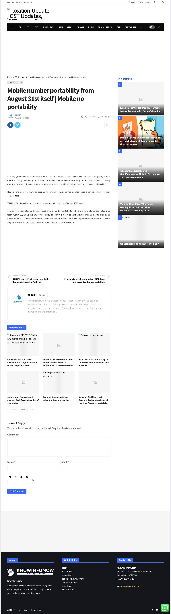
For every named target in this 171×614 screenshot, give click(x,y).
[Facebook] (154, 2)
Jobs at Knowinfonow (73, 578)
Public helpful (15, 83)
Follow (42, 295)
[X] (158, 2)
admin (18, 114)
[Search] (159, 27)
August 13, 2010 (22, 118)
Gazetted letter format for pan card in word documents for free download (93, 362)
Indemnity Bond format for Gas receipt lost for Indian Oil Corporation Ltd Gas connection (58, 362)
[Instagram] (162, 2)
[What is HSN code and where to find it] (141, 231)
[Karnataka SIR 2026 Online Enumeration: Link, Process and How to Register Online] (23, 344)
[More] (141, 27)
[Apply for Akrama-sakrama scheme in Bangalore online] (59, 382)
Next (23, 410)
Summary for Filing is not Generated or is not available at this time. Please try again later (93, 400)
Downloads (68, 589)
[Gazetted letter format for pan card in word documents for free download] (94, 344)
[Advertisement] (110, 14)
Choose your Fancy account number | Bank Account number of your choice (23, 400)
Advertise (67, 574)
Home (65, 567)
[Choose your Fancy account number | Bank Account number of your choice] (23, 382)
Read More (35, 593)
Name (11, 461)
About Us (67, 571)
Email (65, 461)
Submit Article (69, 582)
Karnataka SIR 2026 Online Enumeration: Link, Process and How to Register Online (22, 362)
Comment (13, 434)
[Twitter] (157, 610)
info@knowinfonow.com (132, 586)
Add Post (67, 585)
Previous (13, 410)
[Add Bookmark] (107, 124)
